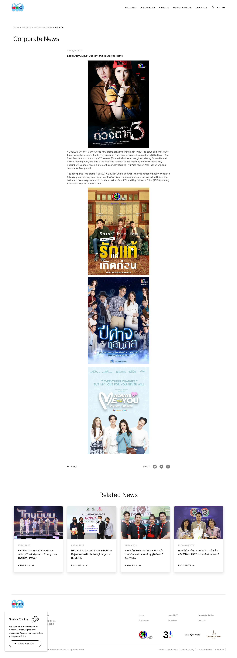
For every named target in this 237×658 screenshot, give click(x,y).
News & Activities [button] (182, 7)
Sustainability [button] (148, 7)
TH (223, 7)
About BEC (173, 615)
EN (218, 7)
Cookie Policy (20, 636)
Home (141, 615)
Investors (172, 621)
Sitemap (219, 650)
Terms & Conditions (168, 650)
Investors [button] (164, 7)
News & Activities (206, 615)
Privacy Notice (204, 650)
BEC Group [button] (130, 7)
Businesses (144, 621)
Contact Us (201, 7)
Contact (202, 621)
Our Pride (59, 27)
